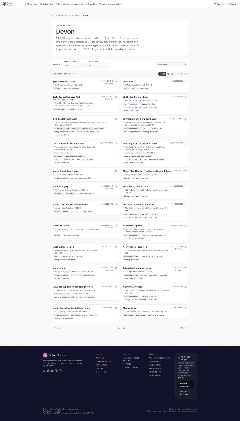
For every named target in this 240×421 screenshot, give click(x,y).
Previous (58, 328)
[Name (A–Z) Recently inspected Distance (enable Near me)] (171, 64)
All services (32, 4)
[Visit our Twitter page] (44, 370)
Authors (99, 368)
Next (183, 328)
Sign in (233, 4)
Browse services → (185, 384)
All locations (61, 15)
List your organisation (112, 4)
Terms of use (155, 368)
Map (172, 74)
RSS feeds (126, 364)
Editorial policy (155, 372)
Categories (47, 4)
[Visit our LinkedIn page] (56, 370)
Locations (78, 4)
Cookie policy (155, 361)
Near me (184, 74)
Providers (92, 4)
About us (100, 358)
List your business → (185, 392)
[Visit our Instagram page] (60, 370)
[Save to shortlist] (116, 81)
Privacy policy (155, 365)
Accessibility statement (159, 358)
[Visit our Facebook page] (48, 370)
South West (74, 15)
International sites (130, 367)
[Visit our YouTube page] (52, 370)
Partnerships (101, 365)
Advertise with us (103, 361)
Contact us (101, 372)
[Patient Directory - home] (11, 3)
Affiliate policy (155, 375)
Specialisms (63, 4)
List (163, 74)
